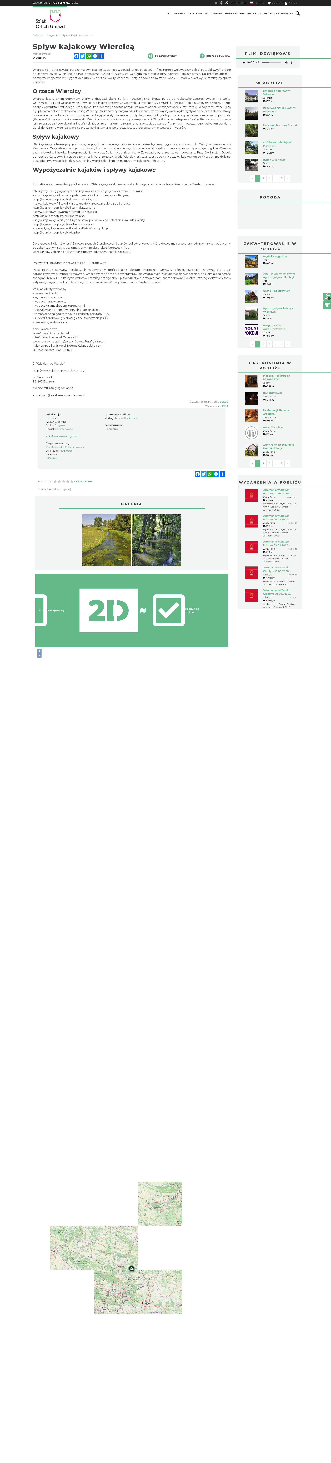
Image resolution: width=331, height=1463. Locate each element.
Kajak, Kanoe (131, 418)
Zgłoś (224, 401)
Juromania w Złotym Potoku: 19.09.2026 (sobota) (276, 545)
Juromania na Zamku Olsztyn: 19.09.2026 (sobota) (276, 571)
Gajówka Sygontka (275, 256)
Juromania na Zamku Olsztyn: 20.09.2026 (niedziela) (276, 594)
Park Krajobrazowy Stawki (280, 125)
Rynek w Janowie (274, 159)
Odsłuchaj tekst (166, 56)
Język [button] (260, 3)
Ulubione (277, 3)
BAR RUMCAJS (272, 393)
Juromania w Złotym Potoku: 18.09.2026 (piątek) (276, 519)
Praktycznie (235, 13)
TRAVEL (69, 3)
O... (169, 13)
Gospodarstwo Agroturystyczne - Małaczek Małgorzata (277, 329)
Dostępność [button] (238, 3)
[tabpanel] (107, 541)
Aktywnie (51, 458)
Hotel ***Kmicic (273, 427)
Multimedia (214, 13)
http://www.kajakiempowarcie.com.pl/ (58, 370)
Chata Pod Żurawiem (276, 290)
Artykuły (254, 13)
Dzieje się (195, 13)
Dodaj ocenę (83, 481)
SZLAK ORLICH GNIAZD (45, 3)
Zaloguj (292, 3)
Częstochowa (270, 216)
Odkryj (179, 13)
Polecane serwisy (278, 13)
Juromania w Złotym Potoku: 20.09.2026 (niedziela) (276, 493)
